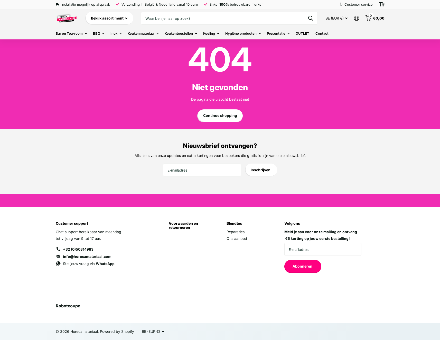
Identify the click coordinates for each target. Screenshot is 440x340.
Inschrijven (261, 170)
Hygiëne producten (241, 33)
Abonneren (303, 266)
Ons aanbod (237, 238)
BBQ (96, 33)
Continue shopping (220, 115)
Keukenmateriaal (141, 33)
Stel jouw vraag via (89, 263)
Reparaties (236, 232)
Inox (113, 33)
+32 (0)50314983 (78, 249)
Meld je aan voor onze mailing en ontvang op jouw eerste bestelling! (320, 235)
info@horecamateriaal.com (87, 256)
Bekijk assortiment (107, 18)
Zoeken (311, 18)
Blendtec (234, 223)
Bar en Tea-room (69, 33)
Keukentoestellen (179, 33)
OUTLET (302, 33)
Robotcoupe (68, 305)
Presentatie (276, 33)
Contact (322, 33)
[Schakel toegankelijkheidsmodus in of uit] (382, 4)
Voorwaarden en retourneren (183, 225)
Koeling (209, 33)
